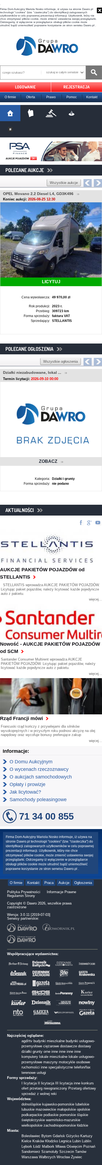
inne (54, 1052)
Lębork (26, 1146)
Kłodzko (51, 1141)
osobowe (83, 1062)
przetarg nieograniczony (48, 1088)
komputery (29, 1057)
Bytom (46, 1136)
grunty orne (41, 1052)
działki (26, 1052)
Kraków (38, 1141)
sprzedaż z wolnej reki (39, 1094)
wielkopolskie (31, 1125)
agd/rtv (26, 1041)
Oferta (30, 97)
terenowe (28, 1073)
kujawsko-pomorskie (58, 1104)
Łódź (37, 1146)
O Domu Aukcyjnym (31, 761)
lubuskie (28, 1109)
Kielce (26, 1141)
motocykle (67, 1062)
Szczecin (66, 1152)
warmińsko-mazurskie (63, 1120)
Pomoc (71, 97)
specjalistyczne (60, 1067)
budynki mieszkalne (49, 1041)
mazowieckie (46, 1109)
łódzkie (82, 1125)
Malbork (48, 1146)
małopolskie (66, 1109)
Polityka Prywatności (23, 892)
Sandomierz (30, 1152)
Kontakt (91, 97)
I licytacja (29, 1083)
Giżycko (72, 1136)
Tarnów (80, 1152)
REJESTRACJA (76, 87)
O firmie (10, 97)
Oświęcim (74, 1146)
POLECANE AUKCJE (26, 170)
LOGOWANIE (25, 87)
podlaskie (51, 1115)
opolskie (83, 1109)
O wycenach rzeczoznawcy (39, 769)
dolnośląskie (31, 1104)
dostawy (84, 1046)
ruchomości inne (34, 1067)
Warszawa (29, 1157)
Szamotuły (49, 1152)
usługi (41, 1073)
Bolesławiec (30, 1136)
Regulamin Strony (21, 896)
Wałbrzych (47, 1157)
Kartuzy (86, 1136)
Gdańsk (59, 1136)
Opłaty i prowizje (27, 784)
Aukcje (63, 883)
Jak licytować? (25, 792)
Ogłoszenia (83, 883)
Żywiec (76, 1157)
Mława (60, 1146)
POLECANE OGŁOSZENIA (31, 349)
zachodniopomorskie (60, 1125)
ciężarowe (51, 1046)
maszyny (50, 1062)
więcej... (95, 599)
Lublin (86, 1141)
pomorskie (68, 1115)
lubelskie (82, 1104)
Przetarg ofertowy (82, 1088)
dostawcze (68, 1046)
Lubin (76, 1141)
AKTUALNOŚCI (21, 510)
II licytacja (46, 1083)
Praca (49, 883)
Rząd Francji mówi (21, 718)
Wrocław (63, 1157)
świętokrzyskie (33, 1120)
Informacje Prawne (61, 892)
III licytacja (64, 1083)
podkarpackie (31, 1115)
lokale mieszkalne (53, 1057)
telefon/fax (82, 1067)
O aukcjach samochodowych (41, 777)
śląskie (82, 1115)
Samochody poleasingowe (38, 799)
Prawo (51, 97)
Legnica (65, 1141)
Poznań (89, 1146)
